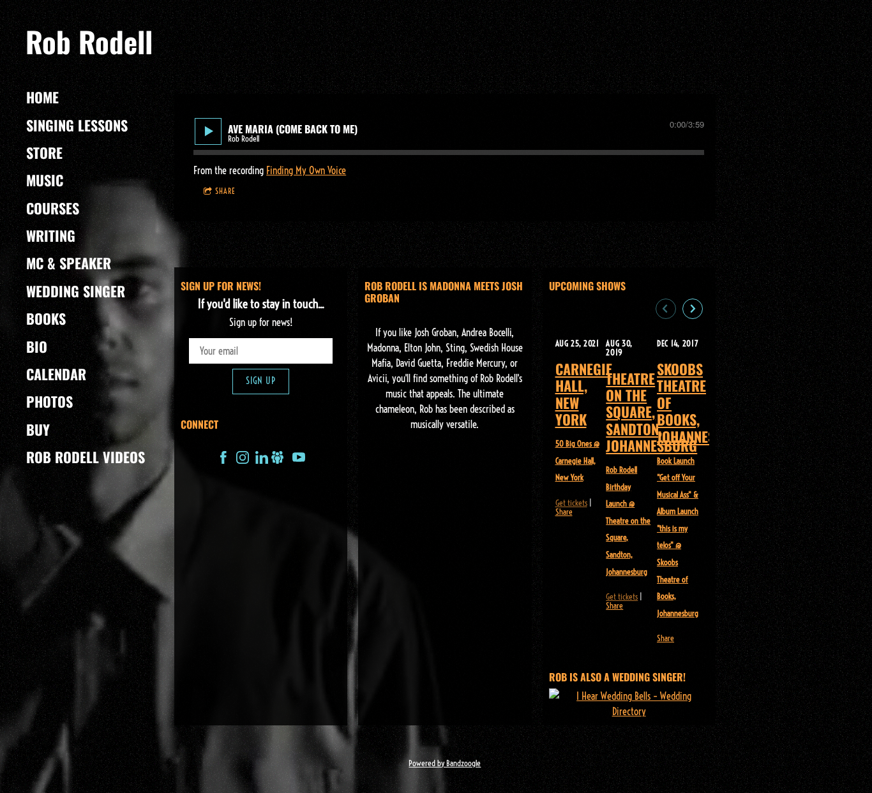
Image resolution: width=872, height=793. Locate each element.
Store (44, 152)
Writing (50, 235)
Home (42, 97)
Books (46, 318)
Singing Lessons (77, 125)
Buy (38, 429)
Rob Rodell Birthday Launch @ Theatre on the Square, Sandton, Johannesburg (628, 520)
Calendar (56, 374)
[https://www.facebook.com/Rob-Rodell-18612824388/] (223, 459)
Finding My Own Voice (306, 170)
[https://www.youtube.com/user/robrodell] (298, 459)
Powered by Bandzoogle (445, 763)
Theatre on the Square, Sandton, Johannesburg (651, 412)
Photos (49, 401)
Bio (36, 346)
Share (225, 191)
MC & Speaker (68, 263)
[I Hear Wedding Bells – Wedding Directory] (629, 703)
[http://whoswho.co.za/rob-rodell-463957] (277, 459)
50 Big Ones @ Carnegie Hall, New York (577, 460)
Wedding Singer (75, 291)
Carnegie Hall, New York (583, 394)
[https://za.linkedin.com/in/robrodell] (261, 459)
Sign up (261, 381)
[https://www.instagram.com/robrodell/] (242, 459)
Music (44, 180)
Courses (52, 208)
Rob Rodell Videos (85, 457)
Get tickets (571, 503)
